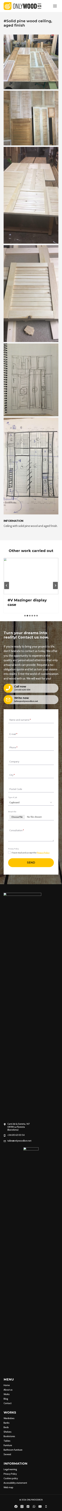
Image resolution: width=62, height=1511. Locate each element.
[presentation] (31, 576)
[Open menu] (54, 6)
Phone (13, 747)
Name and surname (20, 720)
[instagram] (22, 1506)
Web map (8, 1487)
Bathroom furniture (13, 1450)
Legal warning (10, 1469)
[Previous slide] (6, 585)
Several (7, 1454)
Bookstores (9, 1436)
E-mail (13, 734)
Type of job (12, 797)
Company (14, 761)
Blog (6, 1398)
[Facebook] (16, 1506)
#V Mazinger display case (27, 602)
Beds (6, 1427)
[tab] (25, 615)
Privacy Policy (43, 852)
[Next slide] (55, 585)
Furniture (8, 1445)
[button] (31, 62)
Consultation (16, 830)
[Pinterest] (28, 1506)
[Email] (40, 1506)
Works (7, 1394)
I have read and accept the (31, 852)
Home (7, 1385)
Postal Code (15, 789)
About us (8, 1389)
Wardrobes (9, 1418)
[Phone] (46, 1506)
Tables (7, 1441)
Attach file (12, 812)
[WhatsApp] (34, 1506)
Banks (6, 1422)
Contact (8, 1403)
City (12, 775)
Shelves (7, 1431)
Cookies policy (11, 1478)
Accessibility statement (15, 1483)
